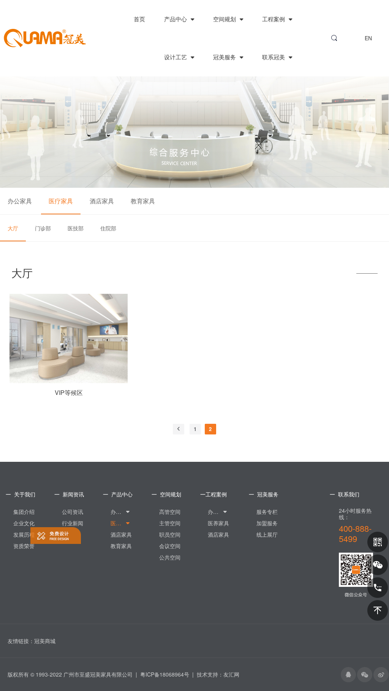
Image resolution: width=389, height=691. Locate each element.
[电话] (377, 587)
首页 (139, 19)
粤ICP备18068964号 (164, 674)
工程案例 (274, 19)
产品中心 (176, 19)
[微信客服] (377, 565)
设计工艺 (176, 57)
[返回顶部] (377, 610)
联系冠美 (274, 57)
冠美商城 (44, 641)
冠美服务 (225, 57)
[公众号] (377, 542)
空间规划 (225, 19)
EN (368, 38)
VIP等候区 (69, 392)
